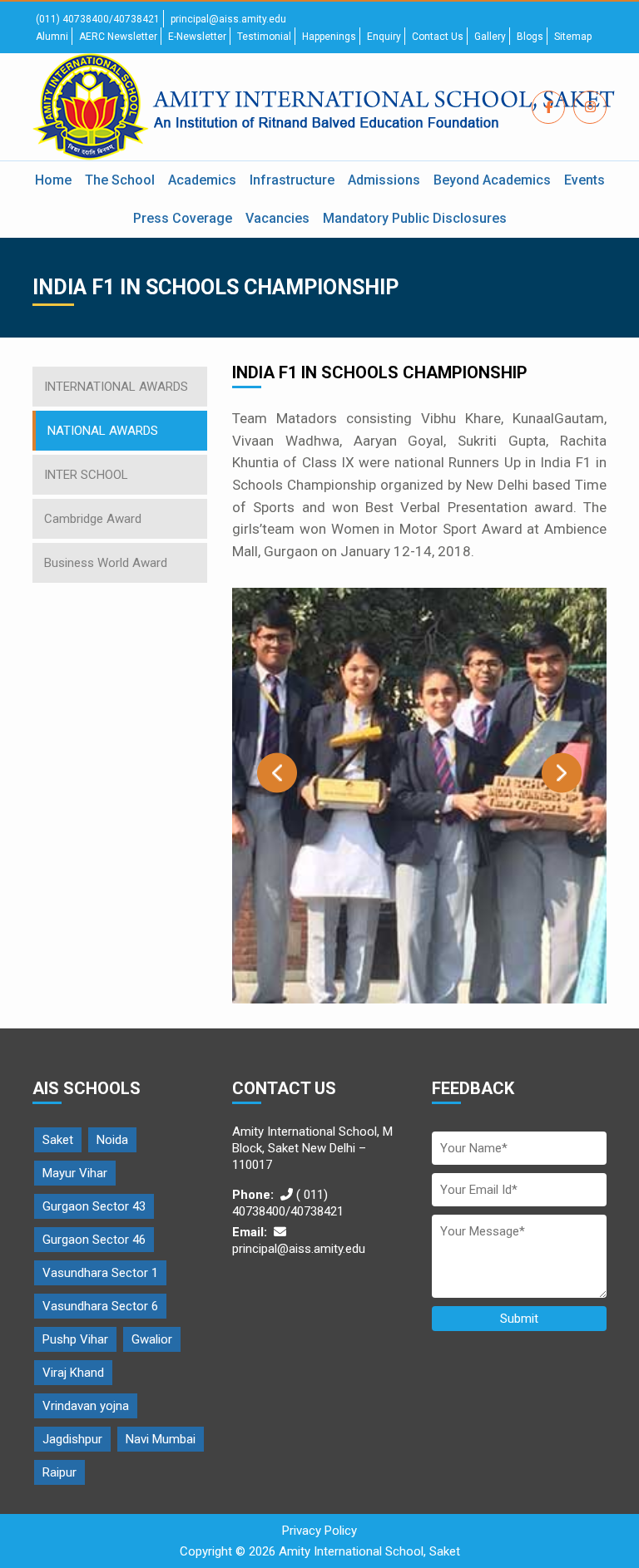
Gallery (490, 36)
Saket (57, 1139)
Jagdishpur (72, 1439)
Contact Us (437, 36)
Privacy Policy (319, 1530)
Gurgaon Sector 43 (94, 1206)
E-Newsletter (197, 36)
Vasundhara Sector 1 (100, 1272)
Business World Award (105, 562)
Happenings (329, 36)
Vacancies (277, 218)
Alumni (52, 36)
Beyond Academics (492, 180)
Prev (277, 772)
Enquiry (384, 36)
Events (584, 180)
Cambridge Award (92, 518)
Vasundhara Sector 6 (100, 1306)
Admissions (384, 180)
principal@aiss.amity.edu (228, 19)
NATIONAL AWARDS (102, 430)
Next (562, 772)
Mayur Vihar (74, 1173)
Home (53, 180)
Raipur (59, 1472)
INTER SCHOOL (86, 474)
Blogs (530, 36)
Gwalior (151, 1339)
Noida (112, 1139)
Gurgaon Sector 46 (94, 1239)
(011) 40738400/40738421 (98, 19)
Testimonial (264, 36)
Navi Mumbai (161, 1439)
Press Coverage (182, 218)
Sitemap (573, 36)
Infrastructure (292, 180)
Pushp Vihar (75, 1339)
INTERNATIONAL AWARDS (116, 386)
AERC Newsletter (118, 36)
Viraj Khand (73, 1372)
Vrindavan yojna (85, 1405)
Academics (202, 180)
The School (120, 180)
